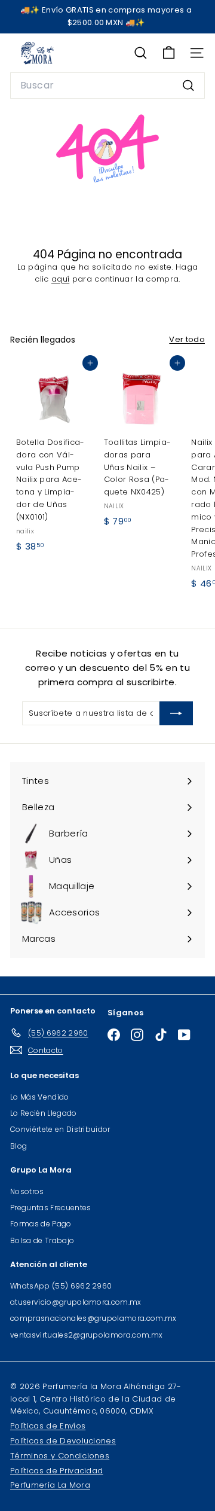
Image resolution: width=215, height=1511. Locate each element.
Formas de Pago (41, 1224)
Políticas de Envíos (47, 1425)
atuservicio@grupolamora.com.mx (76, 1302)
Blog (18, 1146)
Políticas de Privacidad (56, 1470)
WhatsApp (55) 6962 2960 (61, 1286)
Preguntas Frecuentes (50, 1207)
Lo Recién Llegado (43, 1113)
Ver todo (187, 339)
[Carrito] (169, 53)
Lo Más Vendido (39, 1097)
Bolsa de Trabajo (42, 1240)
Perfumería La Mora (50, 1485)
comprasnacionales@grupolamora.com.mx (93, 1318)
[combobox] (107, 85)
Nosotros (27, 1191)
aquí (60, 279)
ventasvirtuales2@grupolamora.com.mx (86, 1335)
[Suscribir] (176, 713)
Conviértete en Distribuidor (60, 1129)
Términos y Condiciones (59, 1455)
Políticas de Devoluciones (63, 1440)
